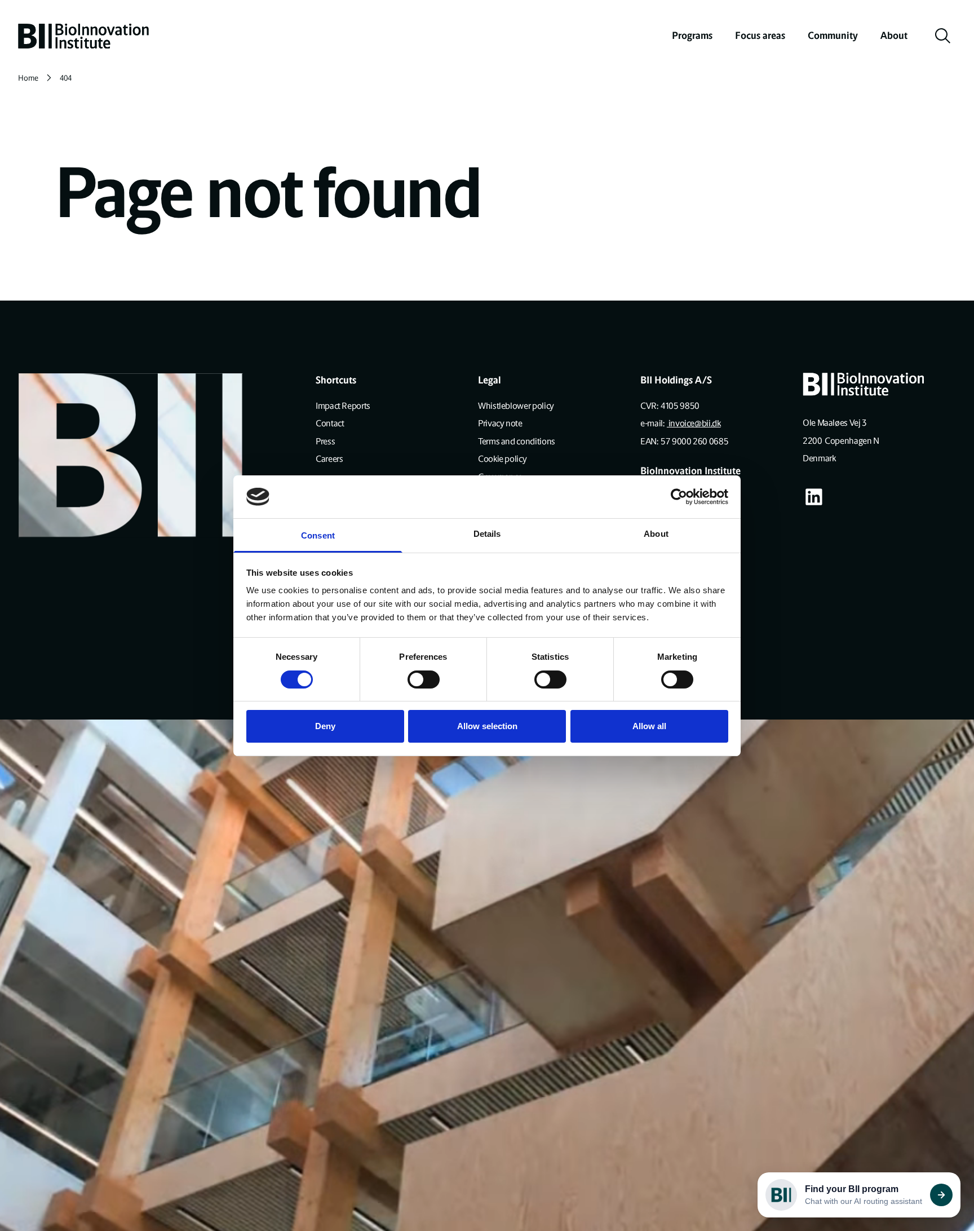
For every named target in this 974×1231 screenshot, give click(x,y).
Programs (692, 35)
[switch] (424, 679)
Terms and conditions (516, 441)
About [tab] (656, 534)
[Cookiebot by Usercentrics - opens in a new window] (679, 496)
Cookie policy (502, 458)
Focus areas (760, 35)
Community (833, 35)
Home (28, 78)
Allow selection (487, 726)
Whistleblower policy (516, 405)
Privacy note (500, 423)
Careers (329, 458)
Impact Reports (343, 405)
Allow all (649, 726)
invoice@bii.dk (694, 423)
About (893, 35)
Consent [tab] (318, 535)
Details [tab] (487, 534)
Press (325, 441)
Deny (325, 726)
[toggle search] (943, 36)
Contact (330, 423)
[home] (83, 36)
